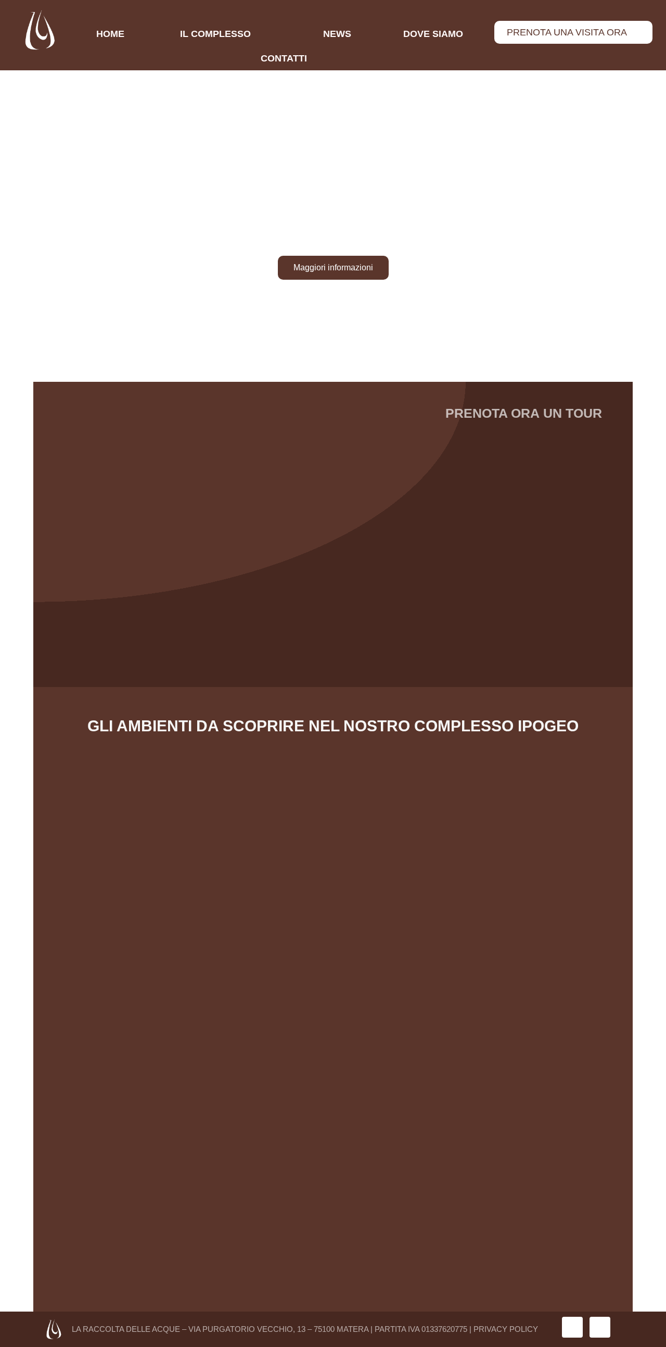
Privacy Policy (505, 1329)
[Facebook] (600, 1327)
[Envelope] (572, 1327)
